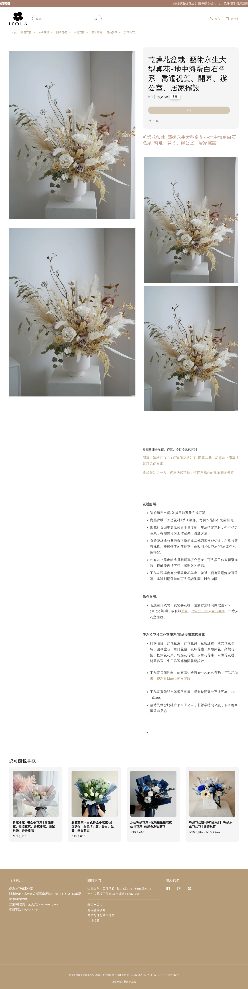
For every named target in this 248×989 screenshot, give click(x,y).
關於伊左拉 (130, 981)
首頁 (14, 32)
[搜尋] (95, 18)
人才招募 (93, 920)
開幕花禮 (61, 32)
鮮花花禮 (26, 32)
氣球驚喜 (97, 32)
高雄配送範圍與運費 (101, 915)
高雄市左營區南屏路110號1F (42, 894)
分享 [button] (155, 121)
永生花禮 (44, 32)
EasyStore (173, 974)
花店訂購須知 (97, 910)
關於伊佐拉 (95, 905)
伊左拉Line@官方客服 (208, 611)
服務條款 (117, 981)
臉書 (184, 611)
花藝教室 (112, 32)
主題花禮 (79, 32)
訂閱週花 (129, 32)
